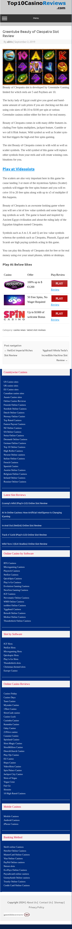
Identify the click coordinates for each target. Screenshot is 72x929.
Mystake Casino (11, 705)
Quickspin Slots (11, 655)
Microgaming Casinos (14, 567)
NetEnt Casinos (11, 575)
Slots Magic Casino (13, 743)
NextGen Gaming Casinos (16, 590)
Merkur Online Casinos (15, 617)
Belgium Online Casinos (15, 474)
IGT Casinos (9, 594)
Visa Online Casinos (13, 858)
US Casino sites (11, 382)
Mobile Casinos (11, 816)
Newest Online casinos (14, 455)
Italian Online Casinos (14, 458)
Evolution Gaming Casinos (16, 586)
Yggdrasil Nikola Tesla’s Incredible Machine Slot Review (55, 355)
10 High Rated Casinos (14, 793)
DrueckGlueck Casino (14, 751)
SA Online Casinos (12, 432)
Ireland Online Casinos (14, 478)
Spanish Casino (11, 466)
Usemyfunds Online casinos (17, 878)
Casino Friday (10, 693)
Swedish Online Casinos (15, 409)
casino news (19, 329)
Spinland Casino (11, 739)
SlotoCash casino (12, 713)
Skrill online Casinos (14, 847)
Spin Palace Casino (13, 770)
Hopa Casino (10, 762)
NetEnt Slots (10, 647)
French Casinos (11, 462)
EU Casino (9, 759)
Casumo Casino (11, 736)
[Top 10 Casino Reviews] (36, 9)
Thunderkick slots (12, 663)
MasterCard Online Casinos (17, 854)
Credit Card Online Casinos (17, 885)
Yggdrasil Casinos (12, 609)
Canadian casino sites (14, 393)
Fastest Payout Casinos (14, 424)
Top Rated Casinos (12, 420)
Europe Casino (11, 671)
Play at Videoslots (19, 168)
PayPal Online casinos (14, 862)
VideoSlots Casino (12, 766)
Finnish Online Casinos (15, 405)
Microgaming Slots (13, 651)
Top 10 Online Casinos (14, 447)
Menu (36, 17)
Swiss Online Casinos (14, 435)
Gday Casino (10, 728)
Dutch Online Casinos (14, 412)
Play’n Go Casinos (12, 582)
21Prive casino (11, 732)
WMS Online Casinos (14, 601)
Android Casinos (12, 820)
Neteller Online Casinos (15, 851)
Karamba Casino (11, 724)
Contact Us (45, 902)
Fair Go (7, 786)
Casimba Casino (11, 720)
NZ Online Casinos (13, 428)
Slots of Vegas (10, 778)
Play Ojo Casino (11, 755)
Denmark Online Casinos (15, 439)
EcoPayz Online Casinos (15, 870)
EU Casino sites (11, 389)
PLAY (59, 283)
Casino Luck (10, 717)
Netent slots (9, 866)
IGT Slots (8, 644)
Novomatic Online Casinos (16, 598)
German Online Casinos (15, 443)
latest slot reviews (36, 329)
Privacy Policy (36, 907)
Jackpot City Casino (13, 774)
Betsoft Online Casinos (14, 613)
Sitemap (58, 902)
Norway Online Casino (14, 416)
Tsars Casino (10, 701)
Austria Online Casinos (14, 470)
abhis (10, 41)
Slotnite (7, 789)
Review (55, 289)
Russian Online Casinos (15, 481)
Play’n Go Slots (11, 659)
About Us (32, 902)
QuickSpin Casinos (13, 578)
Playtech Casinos (12, 571)
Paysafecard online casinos (16, 874)
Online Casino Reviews (15, 401)
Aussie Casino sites (13, 397)
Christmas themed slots (14, 667)
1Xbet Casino (10, 709)
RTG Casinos (10, 563)
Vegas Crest (9, 782)
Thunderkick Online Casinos (17, 621)
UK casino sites (11, 386)
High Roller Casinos (13, 451)
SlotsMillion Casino (13, 747)
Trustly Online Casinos (14, 881)
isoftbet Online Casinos (15, 605)
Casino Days (10, 697)
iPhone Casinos (11, 824)
